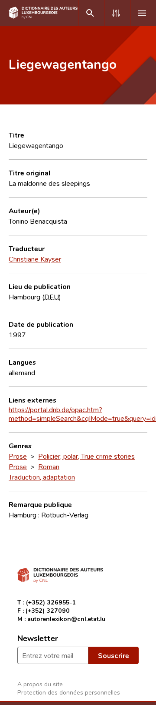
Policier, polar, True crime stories (86, 456)
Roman (48, 466)
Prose (18, 456)
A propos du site (40, 684)
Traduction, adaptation (42, 477)
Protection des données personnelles (68, 692)
